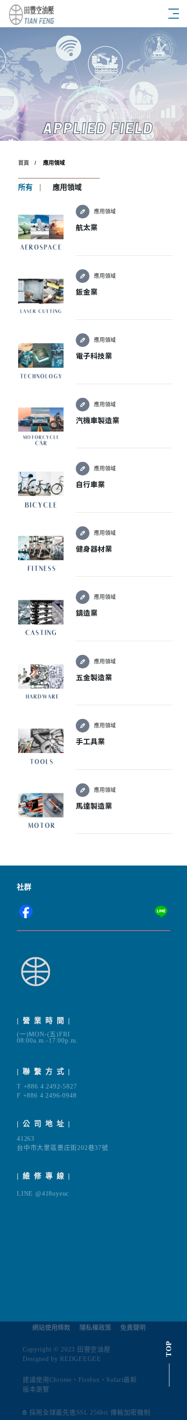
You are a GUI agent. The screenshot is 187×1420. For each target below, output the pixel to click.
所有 (25, 187)
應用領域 (54, 163)
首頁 (23, 163)
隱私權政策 (95, 1328)
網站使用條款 (51, 1328)
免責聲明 (133, 1328)
